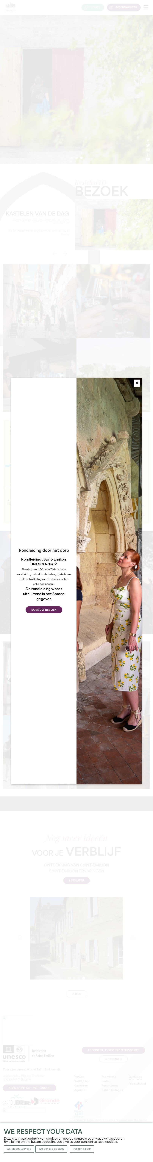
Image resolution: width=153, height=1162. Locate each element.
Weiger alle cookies (51, 1149)
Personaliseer (82, 1149)
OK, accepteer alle (19, 1149)
